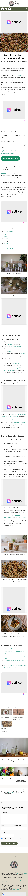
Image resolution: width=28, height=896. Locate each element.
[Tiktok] (5, 8)
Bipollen (6, 238)
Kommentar (4, 812)
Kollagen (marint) (8, 231)
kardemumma (12, 349)
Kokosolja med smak (9, 245)
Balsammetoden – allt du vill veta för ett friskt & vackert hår (21, 780)
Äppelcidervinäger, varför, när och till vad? (15, 665)
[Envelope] (9, 8)
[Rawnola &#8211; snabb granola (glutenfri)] (6, 712)
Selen (5, 241)
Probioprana (7, 243)
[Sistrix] (22, 9)
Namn (2, 825)
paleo (25, 873)
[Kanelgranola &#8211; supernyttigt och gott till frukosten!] (6, 724)
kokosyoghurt (7, 517)
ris (21, 353)
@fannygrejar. (11, 792)
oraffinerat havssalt (16, 346)
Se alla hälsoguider (18, 880)
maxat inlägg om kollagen (13, 419)
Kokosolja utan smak (9, 248)
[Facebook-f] (12, 856)
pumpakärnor (15, 363)
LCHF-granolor (19, 75)
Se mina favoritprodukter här (10, 158)
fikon (12, 370)
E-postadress (17, 825)
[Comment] (17, 856)
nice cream (23, 517)
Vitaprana (3, 173)
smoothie (17, 515)
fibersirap (9, 344)
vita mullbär (13, 368)
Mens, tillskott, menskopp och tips (13, 667)
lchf (20, 873)
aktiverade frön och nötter (19, 422)
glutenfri (16, 873)
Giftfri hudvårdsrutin (9, 649)
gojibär (19, 368)
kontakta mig (16, 889)
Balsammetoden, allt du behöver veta (14, 660)
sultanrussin (7, 370)
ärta (7, 356)
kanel (9, 351)
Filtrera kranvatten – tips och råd (12, 663)
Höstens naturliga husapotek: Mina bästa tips (14, 761)
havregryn (14, 360)
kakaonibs (6, 368)
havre (24, 353)
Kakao (5, 236)
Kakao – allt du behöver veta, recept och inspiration (18, 717)
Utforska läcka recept (6, 880)
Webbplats (4, 832)
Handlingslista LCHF (7, 778)
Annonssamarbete (17, 64)
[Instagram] (2, 8)
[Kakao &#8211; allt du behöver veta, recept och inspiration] (18, 712)
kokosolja (12, 342)
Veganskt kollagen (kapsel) (11, 234)
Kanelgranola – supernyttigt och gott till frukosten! (6, 729)
